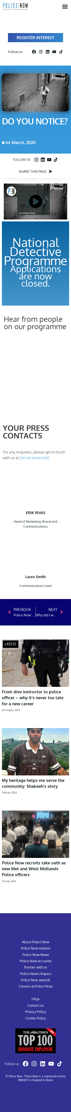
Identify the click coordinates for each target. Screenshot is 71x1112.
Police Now (29, 213)
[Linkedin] (43, 159)
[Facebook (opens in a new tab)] (34, 52)
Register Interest (35, 37)
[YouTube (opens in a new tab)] (54, 52)
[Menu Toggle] (65, 6)
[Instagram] (36, 159)
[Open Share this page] (50, 171)
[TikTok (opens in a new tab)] (61, 52)
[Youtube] (49, 159)
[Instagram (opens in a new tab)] (41, 52)
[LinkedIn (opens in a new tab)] (48, 52)
